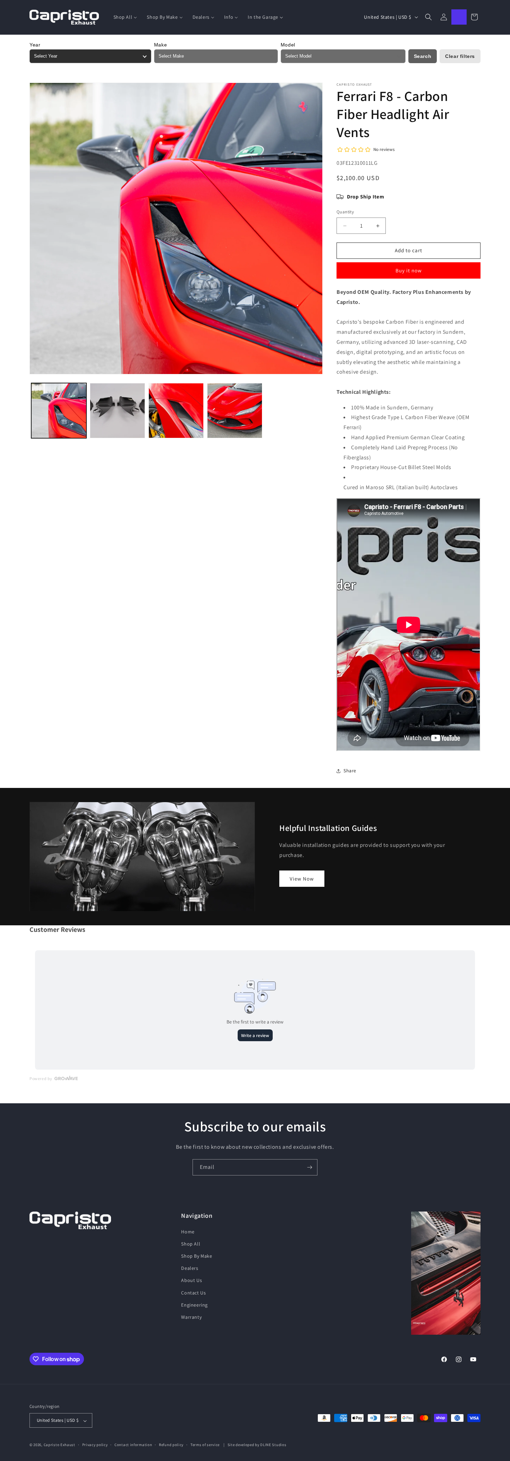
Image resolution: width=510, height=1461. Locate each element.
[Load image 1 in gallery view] (58, 410)
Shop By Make (196, 1255)
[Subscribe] (309, 1167)
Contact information (133, 1444)
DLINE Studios (273, 1445)
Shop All (190, 1243)
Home (187, 1231)
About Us (191, 1280)
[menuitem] (125, 17)
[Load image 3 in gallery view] (176, 410)
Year (34, 45)
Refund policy (171, 1444)
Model (288, 45)
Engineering (194, 1304)
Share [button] (349, 770)
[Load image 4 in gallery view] (234, 410)
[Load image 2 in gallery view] (117, 410)
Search (423, 56)
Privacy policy (95, 1444)
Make (160, 45)
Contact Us (193, 1292)
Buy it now (409, 270)
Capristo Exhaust (59, 1445)
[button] (428, 17)
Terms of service (205, 1444)
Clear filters (460, 56)
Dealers (189, 1268)
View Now (302, 878)
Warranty (191, 1317)
